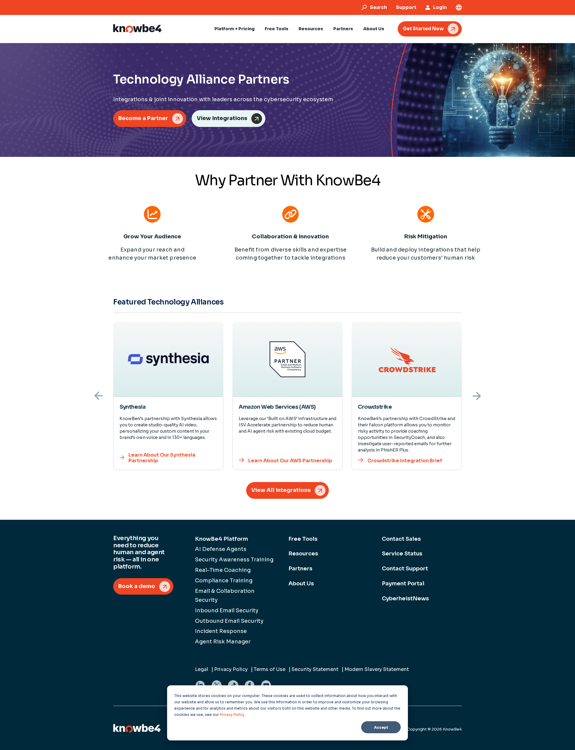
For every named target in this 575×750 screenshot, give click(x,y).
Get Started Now (423, 28)
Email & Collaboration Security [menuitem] (225, 595)
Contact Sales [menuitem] (401, 539)
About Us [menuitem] (301, 583)
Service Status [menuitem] (402, 553)
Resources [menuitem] (303, 553)
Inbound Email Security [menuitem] (226, 610)
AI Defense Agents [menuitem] (220, 549)
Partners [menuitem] (300, 568)
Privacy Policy (232, 714)
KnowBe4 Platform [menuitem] (221, 539)
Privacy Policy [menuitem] (231, 669)
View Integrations (222, 118)
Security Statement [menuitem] (314, 669)
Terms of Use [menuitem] (269, 669)
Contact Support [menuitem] (405, 568)
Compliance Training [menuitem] (223, 580)
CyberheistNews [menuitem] (405, 598)
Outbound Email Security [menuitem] (229, 621)
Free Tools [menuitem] (302, 539)
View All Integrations (281, 490)
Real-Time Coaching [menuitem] (223, 570)
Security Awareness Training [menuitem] (234, 559)
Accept (381, 727)
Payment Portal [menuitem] (403, 583)
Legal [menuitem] (201, 669)
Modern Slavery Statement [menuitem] (376, 669)
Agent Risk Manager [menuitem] (223, 641)
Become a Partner (143, 118)
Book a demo (136, 586)
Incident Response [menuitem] (221, 631)
